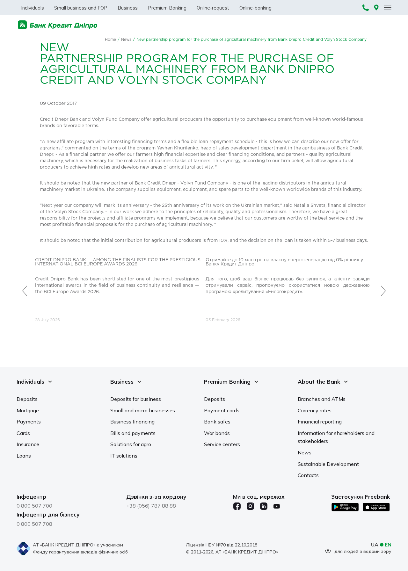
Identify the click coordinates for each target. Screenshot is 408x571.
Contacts (308, 475)
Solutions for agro (130, 444)
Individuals (32, 8)
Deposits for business (135, 399)
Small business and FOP (80, 8)
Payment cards (221, 410)
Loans (24, 455)
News (126, 39)
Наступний (383, 287)
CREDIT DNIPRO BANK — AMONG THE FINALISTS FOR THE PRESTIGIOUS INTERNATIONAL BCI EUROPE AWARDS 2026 (117, 262)
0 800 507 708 (34, 524)
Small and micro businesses (142, 410)
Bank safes (217, 421)
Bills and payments (133, 433)
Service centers (222, 444)
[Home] (58, 25)
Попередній (24, 287)
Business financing (132, 421)
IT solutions (123, 455)
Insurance (28, 444)
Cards (23, 433)
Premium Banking (167, 8)
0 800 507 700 (34, 505)
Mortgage (28, 410)
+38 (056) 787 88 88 (151, 505)
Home (110, 39)
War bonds (217, 433)
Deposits (27, 399)
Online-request (213, 8)
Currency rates (315, 410)
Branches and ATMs (322, 399)
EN (388, 544)
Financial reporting (320, 421)
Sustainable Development (328, 464)
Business (128, 8)
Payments (29, 421)
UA (374, 544)
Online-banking (255, 8)
